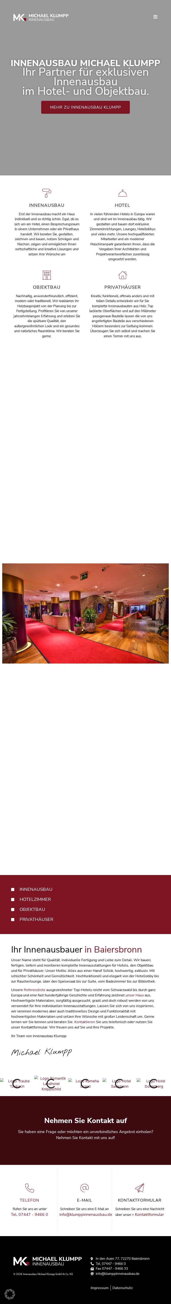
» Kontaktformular (148, 1214)
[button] (10, 1294)
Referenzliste (34, 990)
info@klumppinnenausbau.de (85, 1214)
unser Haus (135, 995)
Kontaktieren (84, 1022)
